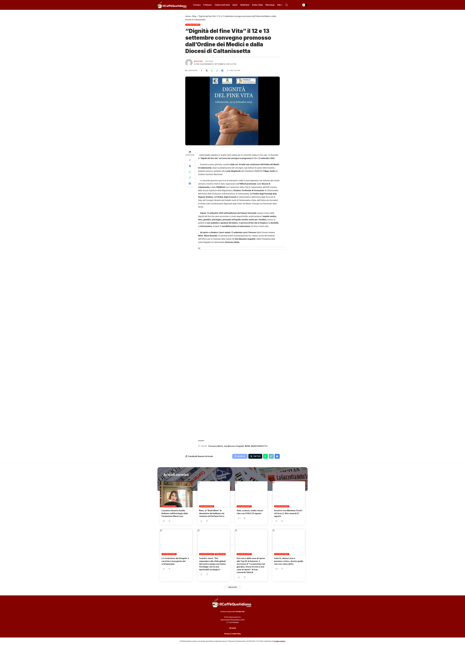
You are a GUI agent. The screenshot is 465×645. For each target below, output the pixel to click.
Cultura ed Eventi (193, 25)
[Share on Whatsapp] (211, 70)
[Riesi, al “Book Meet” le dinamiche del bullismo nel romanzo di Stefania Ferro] (213, 494)
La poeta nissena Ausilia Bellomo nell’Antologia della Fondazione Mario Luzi (175, 513)
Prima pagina (220, 554)
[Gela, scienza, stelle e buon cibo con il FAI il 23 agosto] (251, 494)
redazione (198, 61)
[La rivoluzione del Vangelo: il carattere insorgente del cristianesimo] (176, 542)
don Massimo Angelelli (234, 446)
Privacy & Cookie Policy (232, 634)
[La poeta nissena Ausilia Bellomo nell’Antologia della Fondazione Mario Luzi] (176, 494)
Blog (194, 16)
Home (187, 16)
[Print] (222, 70)
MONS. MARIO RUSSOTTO (256, 446)
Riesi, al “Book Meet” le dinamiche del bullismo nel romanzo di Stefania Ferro (211, 513)
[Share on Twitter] (206, 70)
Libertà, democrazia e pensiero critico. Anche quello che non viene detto (288, 561)
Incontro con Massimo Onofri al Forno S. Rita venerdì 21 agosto (288, 513)
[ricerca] (286, 5)
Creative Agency (279, 641)
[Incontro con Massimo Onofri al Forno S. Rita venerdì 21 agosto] (288, 494)
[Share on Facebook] (201, 70)
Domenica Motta (215, 446)
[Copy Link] (217, 70)
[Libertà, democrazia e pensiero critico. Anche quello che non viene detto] (288, 542)
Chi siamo (232, 628)
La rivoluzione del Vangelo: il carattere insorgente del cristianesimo (175, 561)
